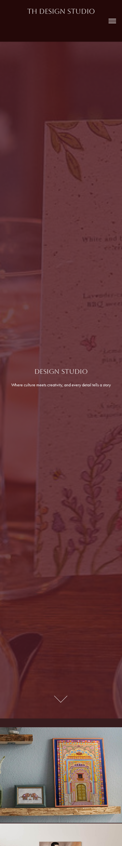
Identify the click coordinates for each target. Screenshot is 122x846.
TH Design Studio (61, 12)
